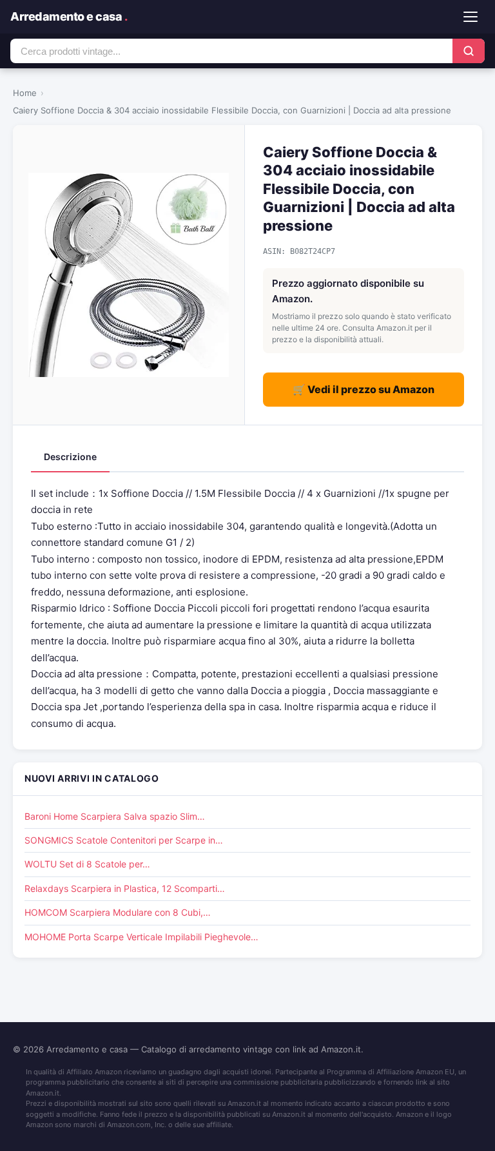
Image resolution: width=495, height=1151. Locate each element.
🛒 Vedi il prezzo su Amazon (363, 389)
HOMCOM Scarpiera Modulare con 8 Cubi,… (117, 912)
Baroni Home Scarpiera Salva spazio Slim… (114, 816)
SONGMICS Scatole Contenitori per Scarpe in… (123, 840)
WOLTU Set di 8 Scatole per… (87, 863)
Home (25, 93)
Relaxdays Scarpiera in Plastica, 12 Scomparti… (124, 888)
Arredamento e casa (68, 16)
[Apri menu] (470, 17)
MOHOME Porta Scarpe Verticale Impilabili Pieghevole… (141, 936)
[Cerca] (468, 51)
